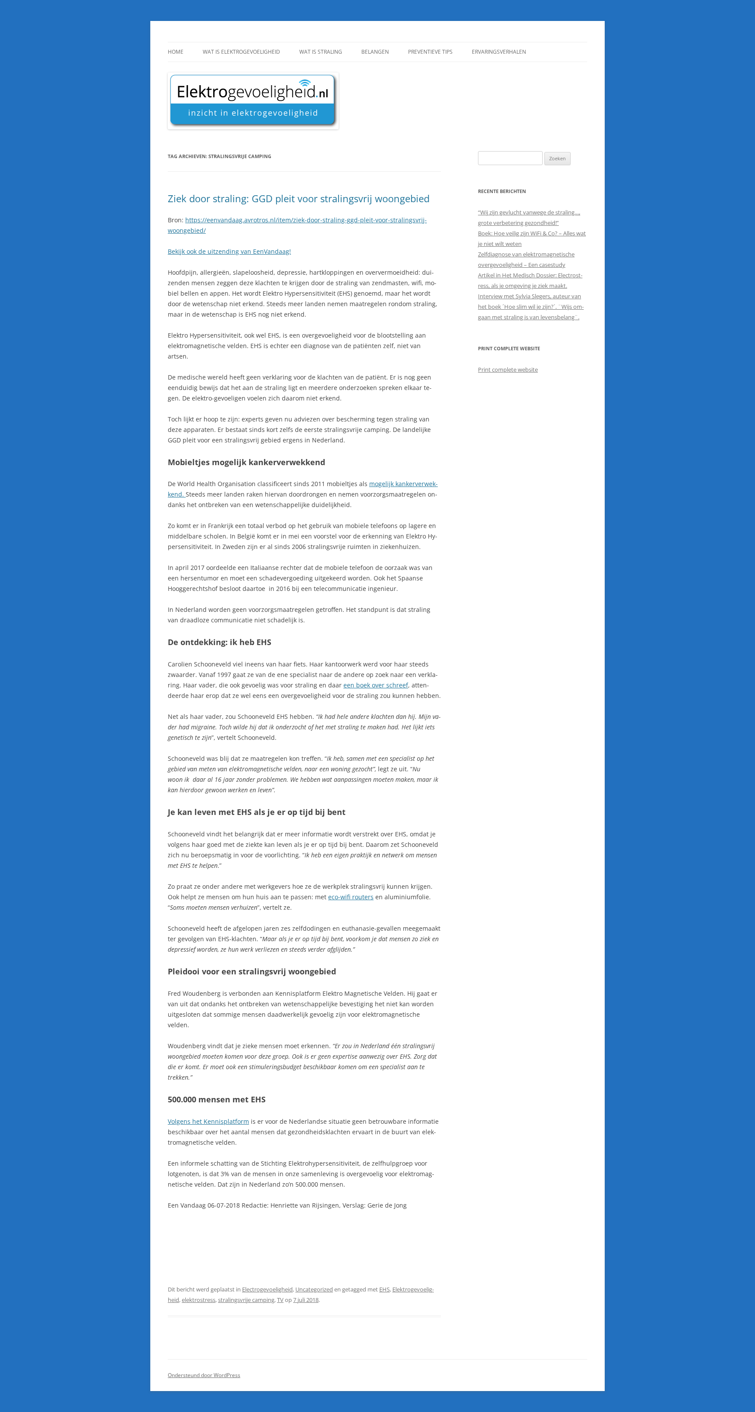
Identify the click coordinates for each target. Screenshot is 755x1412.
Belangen (375, 51)
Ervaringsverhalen (499, 51)
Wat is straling (320, 51)
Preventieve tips (430, 51)
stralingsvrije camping (246, 1300)
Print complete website (508, 369)
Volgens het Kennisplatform (208, 1121)
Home (176, 51)
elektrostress (198, 1300)
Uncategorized (314, 1289)
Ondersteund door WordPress (204, 1375)
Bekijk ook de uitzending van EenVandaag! (229, 251)
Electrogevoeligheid (267, 1289)
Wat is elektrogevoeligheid (241, 51)
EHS (384, 1289)
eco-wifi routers (351, 897)
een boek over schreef (375, 685)
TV (280, 1300)
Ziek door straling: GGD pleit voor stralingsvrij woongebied (298, 198)
